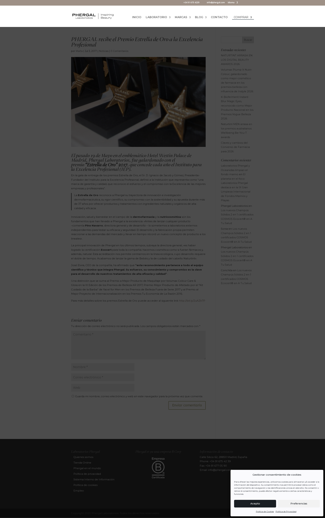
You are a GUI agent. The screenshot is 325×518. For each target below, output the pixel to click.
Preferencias (298, 503)
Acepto (255, 503)
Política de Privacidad (286, 511)
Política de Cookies (265, 511)
